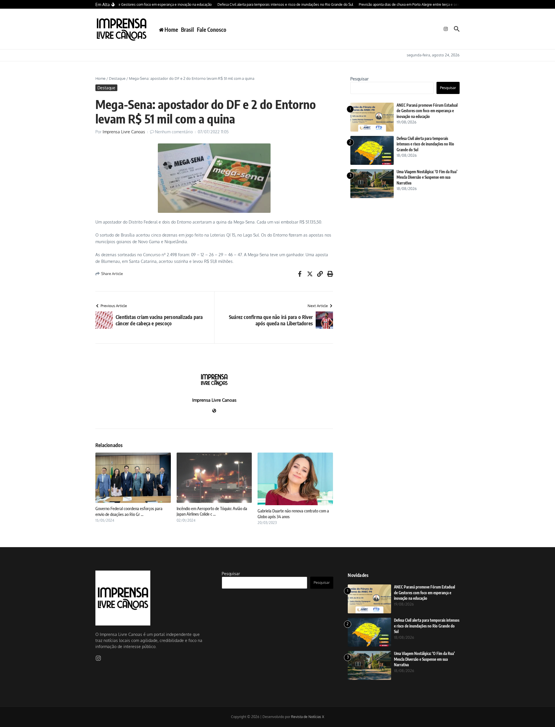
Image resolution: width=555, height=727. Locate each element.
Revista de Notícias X (307, 717)
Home (100, 78)
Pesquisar (359, 78)
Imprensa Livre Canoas (124, 131)
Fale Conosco (211, 29)
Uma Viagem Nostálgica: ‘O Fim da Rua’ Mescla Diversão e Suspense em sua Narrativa (427, 177)
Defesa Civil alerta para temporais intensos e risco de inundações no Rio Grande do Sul (425, 144)
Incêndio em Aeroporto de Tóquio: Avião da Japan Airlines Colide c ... (212, 511)
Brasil (187, 29)
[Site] (214, 411)
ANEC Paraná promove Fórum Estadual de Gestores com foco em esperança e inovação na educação (427, 111)
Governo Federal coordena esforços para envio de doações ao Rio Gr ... (128, 511)
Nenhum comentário (174, 131)
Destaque (117, 78)
